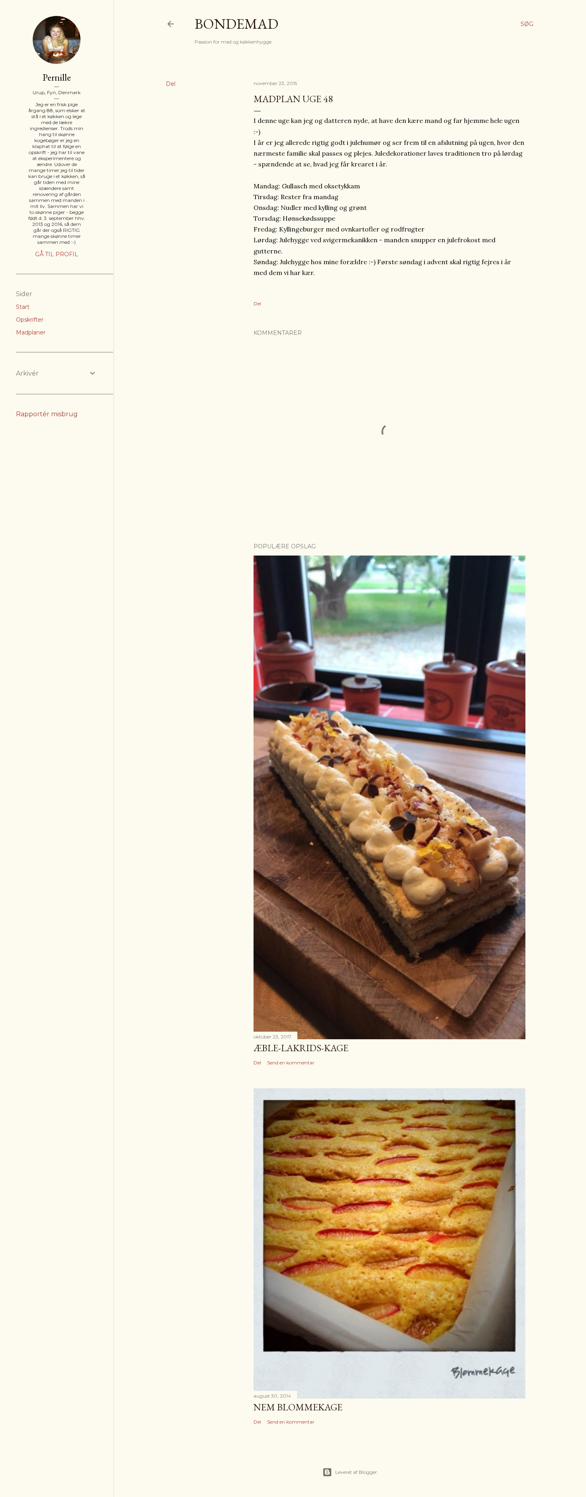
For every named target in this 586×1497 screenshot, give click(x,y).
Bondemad (236, 23)
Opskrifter (29, 319)
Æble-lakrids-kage (301, 1048)
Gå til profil (56, 254)
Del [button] (170, 83)
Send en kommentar (291, 1063)
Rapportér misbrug (47, 414)
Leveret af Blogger (356, 1472)
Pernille (57, 77)
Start (22, 306)
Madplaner (30, 332)
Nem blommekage (298, 1407)
